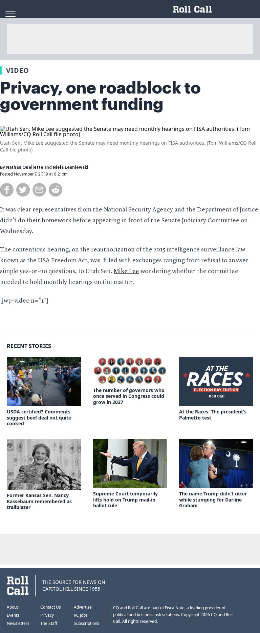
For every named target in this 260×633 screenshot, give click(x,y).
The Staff (48, 623)
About (12, 607)
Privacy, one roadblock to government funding (100, 96)
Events (13, 615)
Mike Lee (126, 271)
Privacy (47, 615)
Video (17, 70)
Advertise (83, 607)
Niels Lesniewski (70, 167)
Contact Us (50, 607)
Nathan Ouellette (24, 167)
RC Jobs (81, 615)
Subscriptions (86, 623)
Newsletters (18, 623)
